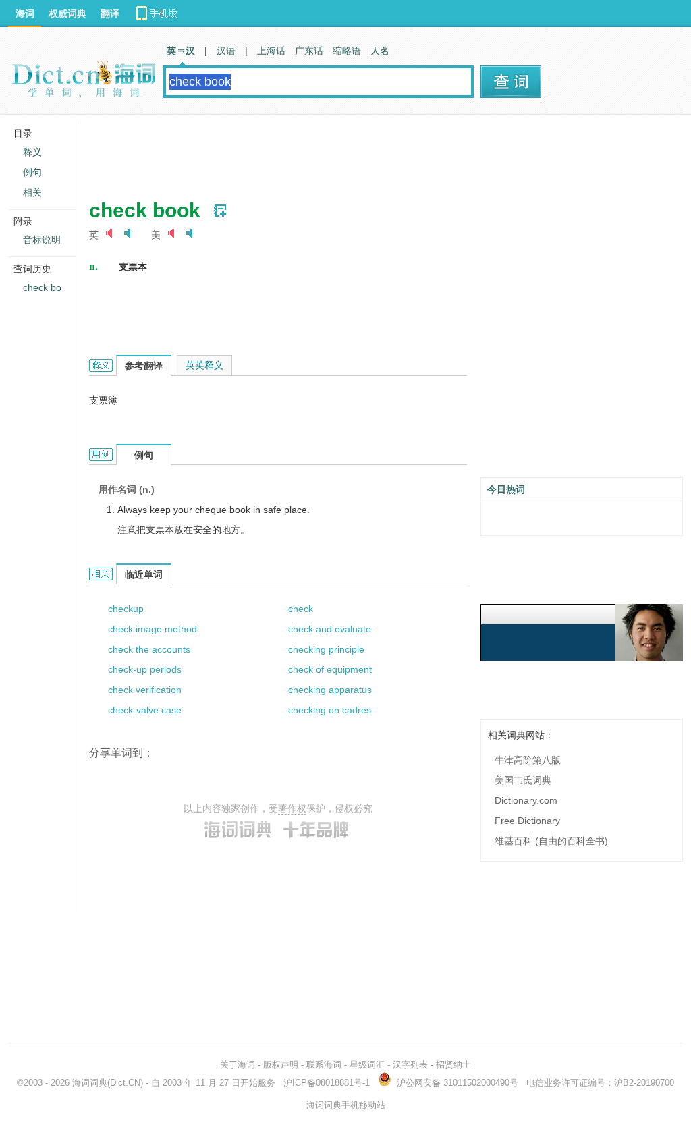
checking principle (326, 649)
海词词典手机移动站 (345, 1105)
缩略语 (347, 50)
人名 (379, 50)
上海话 (271, 50)
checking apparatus (330, 689)
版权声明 (280, 1065)
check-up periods (145, 669)
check (300, 608)
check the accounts (149, 649)
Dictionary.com (526, 800)
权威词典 (67, 13)
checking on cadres (329, 710)
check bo (42, 287)
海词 (25, 13)
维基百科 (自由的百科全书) (551, 840)
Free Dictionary (527, 820)
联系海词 (323, 1065)
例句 (32, 172)
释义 (32, 151)
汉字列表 (410, 1065)
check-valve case (145, 710)
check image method (152, 629)
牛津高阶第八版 (528, 759)
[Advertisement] (334, 151)
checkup (126, 608)
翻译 (110, 13)
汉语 (226, 50)
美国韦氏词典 (523, 780)
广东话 (309, 50)
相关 (32, 192)
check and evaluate (329, 629)
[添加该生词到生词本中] (220, 210)
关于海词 (237, 1065)
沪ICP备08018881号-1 (326, 1083)
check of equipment (330, 669)
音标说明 (42, 239)
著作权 (292, 808)
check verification (145, 689)
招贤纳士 (453, 1065)
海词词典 (89, 1083)
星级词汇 (367, 1065)
